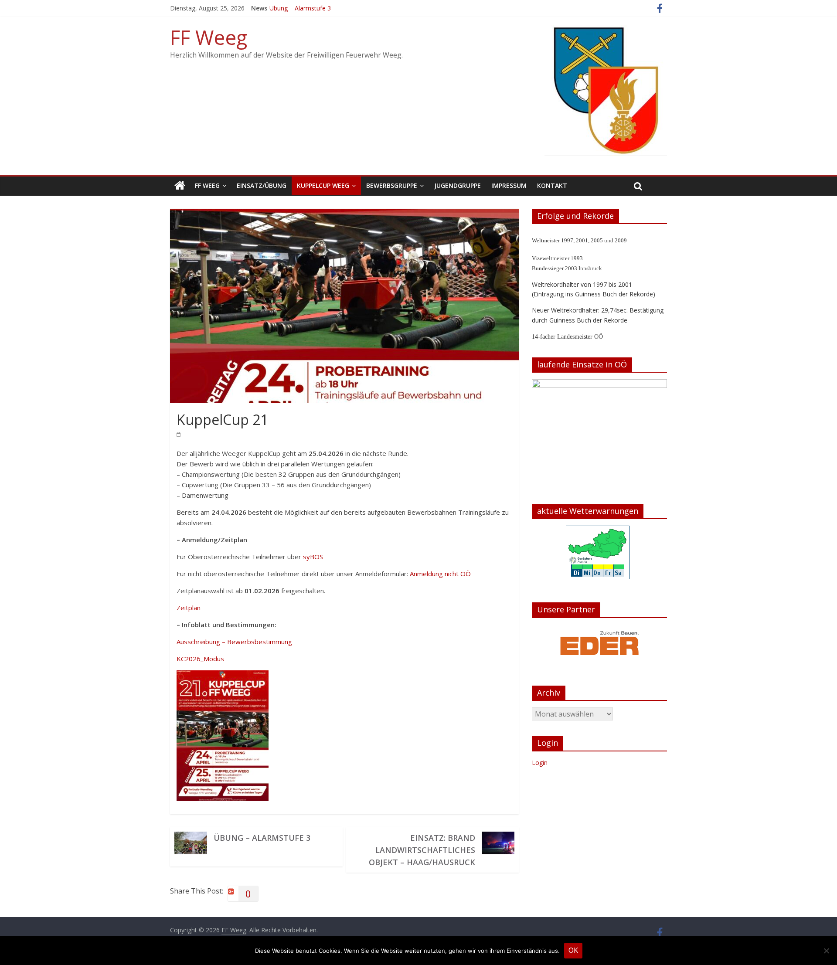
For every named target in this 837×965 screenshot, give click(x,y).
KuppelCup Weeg (323, 185)
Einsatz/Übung (261, 185)
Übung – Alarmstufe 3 (300, 8)
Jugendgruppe (457, 185)
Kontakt (552, 185)
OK (573, 950)
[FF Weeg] (180, 186)
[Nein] (826, 950)
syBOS (313, 556)
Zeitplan (189, 607)
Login (540, 817)
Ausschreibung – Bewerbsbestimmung (234, 641)
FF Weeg (208, 37)
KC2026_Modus (200, 658)
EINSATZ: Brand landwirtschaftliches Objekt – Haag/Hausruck (422, 849)
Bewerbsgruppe (391, 185)
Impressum (509, 185)
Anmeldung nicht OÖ (440, 573)
